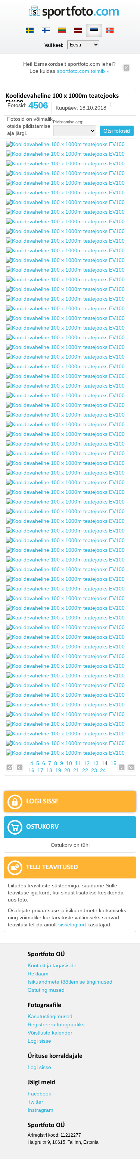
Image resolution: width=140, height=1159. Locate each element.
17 (40, 770)
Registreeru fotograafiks (56, 1024)
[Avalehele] (74, 17)
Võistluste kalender (50, 1033)
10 (69, 763)
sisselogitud (72, 924)
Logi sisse (39, 1041)
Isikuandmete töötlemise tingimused (70, 982)
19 (58, 770)
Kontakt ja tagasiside (52, 965)
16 (31, 770)
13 (96, 763)
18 (49, 770)
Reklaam (38, 974)
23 (94, 770)
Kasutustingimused (50, 1016)
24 (103, 770)
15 (113, 763)
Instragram (40, 1110)
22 (85, 770)
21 (76, 770)
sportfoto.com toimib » (83, 71)
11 (78, 763)
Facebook (39, 1094)
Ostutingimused (46, 990)
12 (87, 763)
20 (67, 770)
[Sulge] (126, 70)
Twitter (35, 1102)
